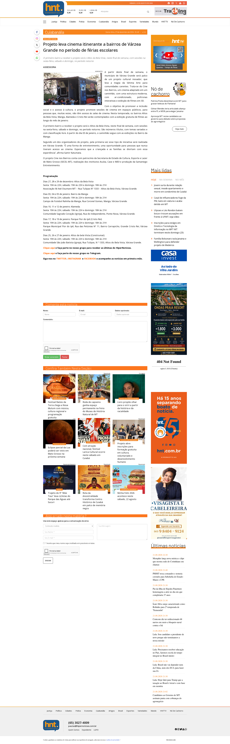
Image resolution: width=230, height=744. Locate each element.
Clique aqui (49, 247)
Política (63, 21)
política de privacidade (113, 740)
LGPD (96, 730)
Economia (91, 21)
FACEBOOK (90, 258)
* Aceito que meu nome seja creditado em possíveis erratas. (70, 543)
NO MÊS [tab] (179, 179)
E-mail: (82, 310)
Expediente (86, 730)
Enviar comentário (51, 357)
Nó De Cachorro (178, 21)
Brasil (123, 21)
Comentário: (48, 319)
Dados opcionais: (122, 310)
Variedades (144, 21)
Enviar (48, 560)
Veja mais (179, 129)
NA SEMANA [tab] (165, 179)
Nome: (45, 310)
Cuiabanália (104, 21)
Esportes (133, 21)
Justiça (54, 21)
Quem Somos (73, 730)
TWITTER (61, 258)
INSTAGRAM (74, 258)
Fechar (64, 357)
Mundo (155, 21)
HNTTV (164, 21)
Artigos (115, 21)
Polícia (81, 21)
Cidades (72, 21)
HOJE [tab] (153, 179)
